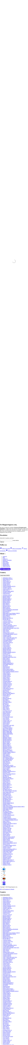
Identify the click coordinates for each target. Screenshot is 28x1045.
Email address (16, 540)
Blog (4, 557)
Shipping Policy (6, 565)
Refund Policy (6, 563)
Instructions (5, 561)
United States (5, 575)
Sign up (2, 541)
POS (1, 889)
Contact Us (5, 558)
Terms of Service (6, 566)
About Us (5, 556)
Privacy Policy (6, 562)
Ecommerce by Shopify (9, 889)
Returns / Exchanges (7, 560)
